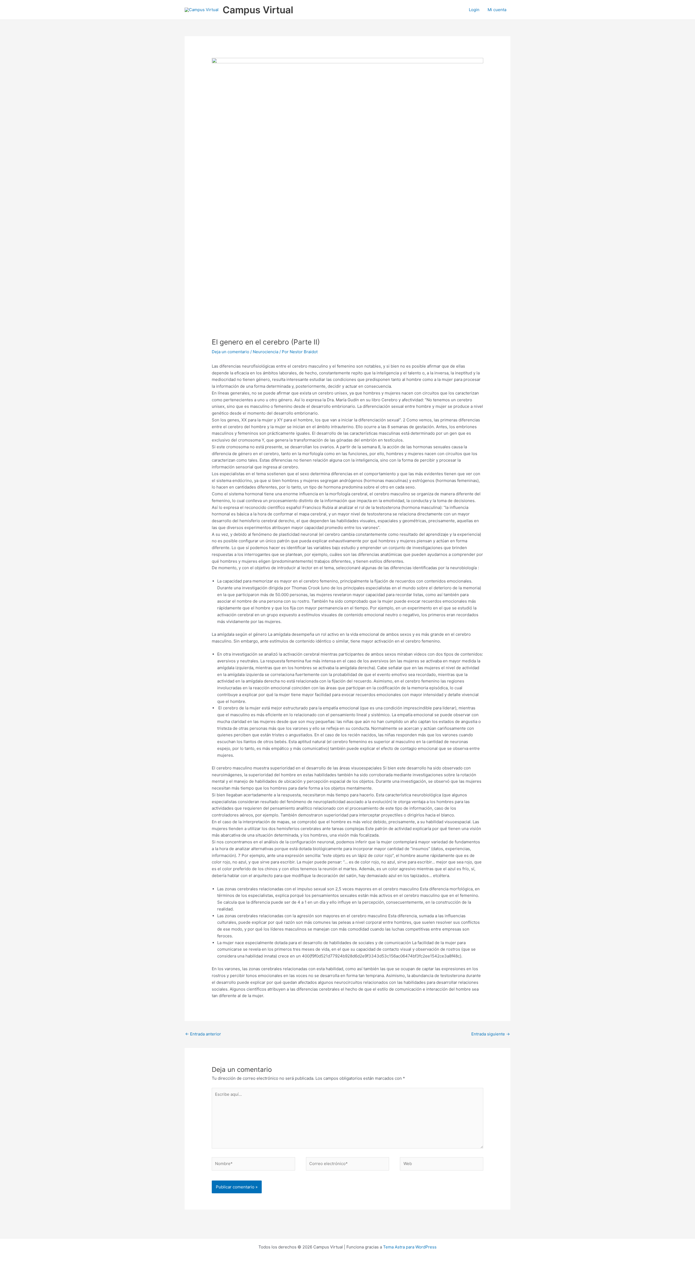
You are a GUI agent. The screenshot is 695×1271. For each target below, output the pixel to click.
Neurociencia (265, 351)
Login (474, 9)
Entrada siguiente (490, 1034)
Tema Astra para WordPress (410, 1247)
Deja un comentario (230, 351)
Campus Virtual (258, 9)
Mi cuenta (497, 9)
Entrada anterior (203, 1034)
